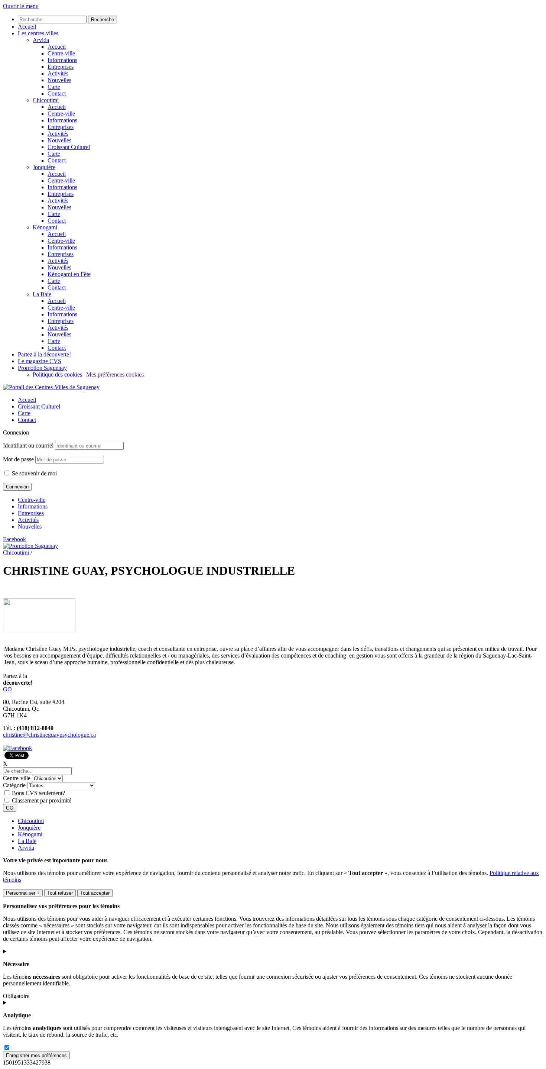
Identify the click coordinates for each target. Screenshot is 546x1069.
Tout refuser (60, 893)
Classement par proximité (41, 800)
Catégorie (14, 785)
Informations (33, 506)
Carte (24, 413)
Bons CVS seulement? (38, 793)
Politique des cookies (57, 374)
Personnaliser (23, 893)
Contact (27, 420)
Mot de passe (18, 459)
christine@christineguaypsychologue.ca (49, 734)
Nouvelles (30, 526)
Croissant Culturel (39, 406)
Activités (28, 520)
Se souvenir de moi (33, 473)
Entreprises (31, 513)
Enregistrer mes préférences (36, 1055)
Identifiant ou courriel (28, 445)
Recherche (102, 19)
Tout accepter (95, 893)
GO (7, 689)
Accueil (27, 400)
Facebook (14, 539)
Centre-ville (31, 500)
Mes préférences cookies (115, 374)
